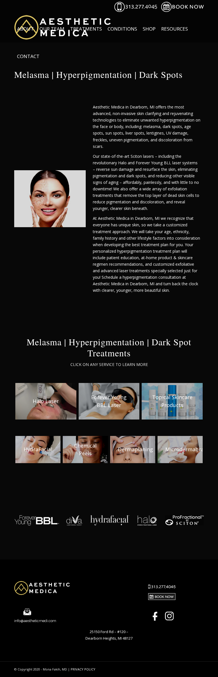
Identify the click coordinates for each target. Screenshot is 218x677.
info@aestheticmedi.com (35, 621)
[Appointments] (161, 597)
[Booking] (182, 10)
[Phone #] (135, 10)
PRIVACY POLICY (83, 669)
